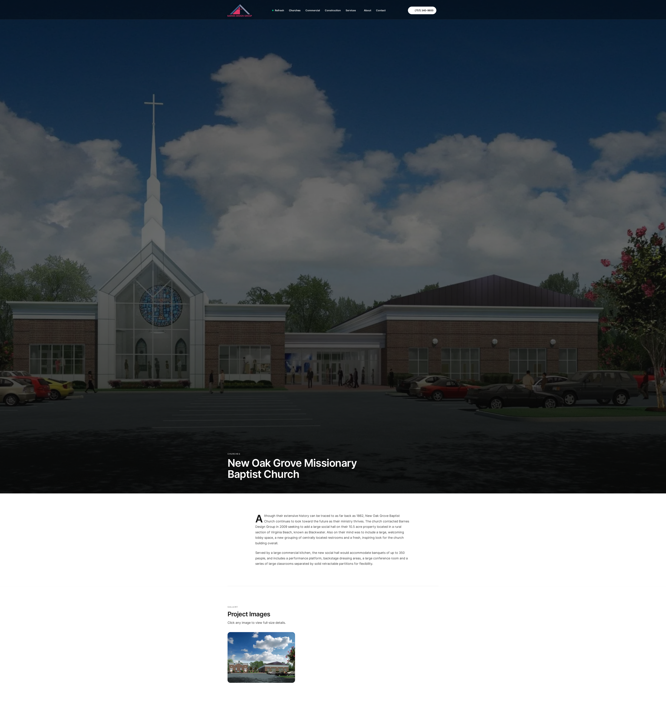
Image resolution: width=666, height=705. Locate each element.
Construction (333, 10)
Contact (381, 10)
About (367, 10)
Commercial (312, 10)
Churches (295, 10)
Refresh (279, 10)
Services (351, 10)
